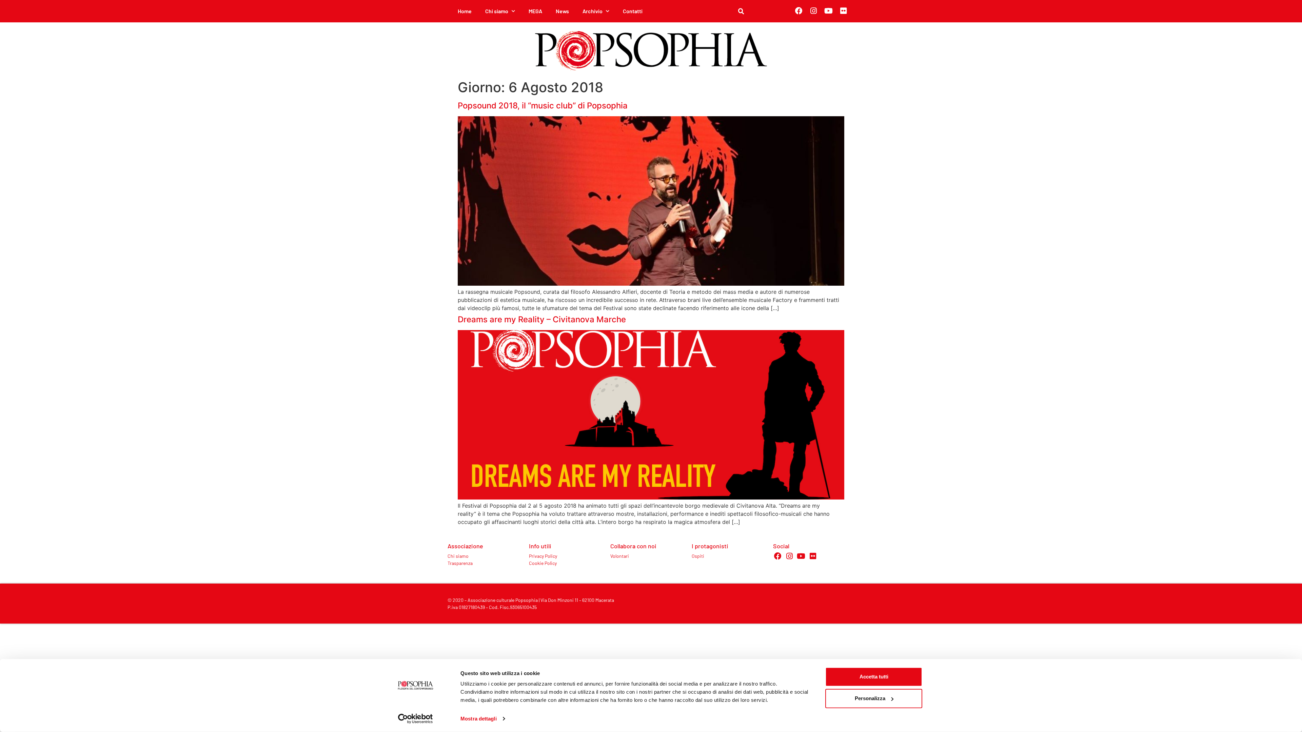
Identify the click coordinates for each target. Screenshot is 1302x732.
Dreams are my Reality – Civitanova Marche (542, 319)
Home (465, 11)
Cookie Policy (543, 563)
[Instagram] (813, 10)
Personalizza (870, 698)
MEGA (535, 11)
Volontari (619, 556)
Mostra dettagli (478, 718)
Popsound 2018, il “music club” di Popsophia (543, 105)
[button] (741, 11)
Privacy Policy (543, 556)
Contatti (633, 11)
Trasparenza (460, 563)
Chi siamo (458, 556)
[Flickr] (843, 10)
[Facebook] (798, 10)
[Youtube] (828, 10)
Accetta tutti (874, 676)
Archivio (593, 11)
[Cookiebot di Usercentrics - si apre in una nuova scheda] (415, 719)
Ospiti (698, 556)
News (562, 11)
